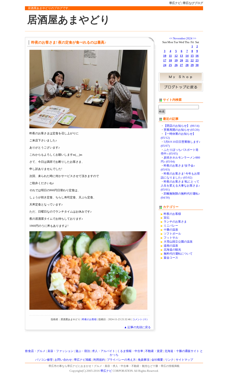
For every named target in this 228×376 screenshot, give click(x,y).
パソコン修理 (44, 359)
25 (170, 65)
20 (181, 60)
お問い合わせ (63, 359)
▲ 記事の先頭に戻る (137, 327)
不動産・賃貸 (154, 351)
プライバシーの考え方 (121, 359)
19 (176, 60)
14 (187, 55)
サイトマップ (184, 359)
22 (192, 60)
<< (170, 38)
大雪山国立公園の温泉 (178, 241)
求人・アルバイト (103, 351)
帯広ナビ (175, 3)
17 (164, 60)
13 (181, 55)
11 (170, 55)
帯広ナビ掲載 (82, 359)
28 (187, 65)
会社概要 (157, 359)
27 (181, 65)
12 (176, 55)
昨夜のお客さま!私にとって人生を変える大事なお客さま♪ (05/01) (180, 185)
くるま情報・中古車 (130, 351)
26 (176, 65)
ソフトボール (172, 233)
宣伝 (166, 217)
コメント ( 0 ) (139, 319)
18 (170, 60)
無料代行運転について (178, 253)
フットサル (171, 237)
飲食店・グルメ (35, 351)
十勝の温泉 (171, 229)
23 (197, 60)
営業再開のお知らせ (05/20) (181, 129)
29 (192, 65)
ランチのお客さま (175, 221)
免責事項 (143, 359)
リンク (169, 359)
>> (194, 38)
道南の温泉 (171, 245)
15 (192, 55)
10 (164, 55)
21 (187, 60)
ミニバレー (171, 225)
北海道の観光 (172, 249)
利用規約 (99, 359)
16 (197, 55)
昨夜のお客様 (89, 319)
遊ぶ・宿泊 (82, 351)
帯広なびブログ (193, 3)
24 (164, 65)
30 (197, 65)
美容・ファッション (60, 351)
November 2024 (182, 38)
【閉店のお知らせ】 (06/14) (181, 125)
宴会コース (171, 257)
